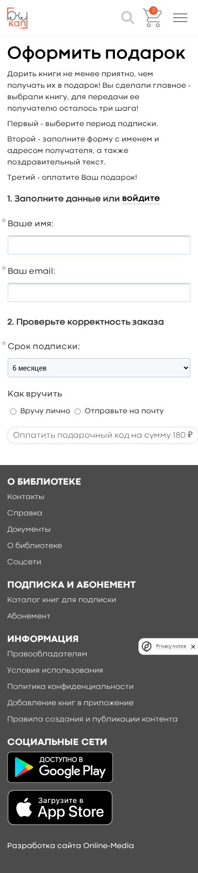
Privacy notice (171, 646)
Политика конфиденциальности (70, 687)
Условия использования (55, 670)
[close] (193, 646)
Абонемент (28, 616)
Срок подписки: (44, 346)
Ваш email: (32, 271)
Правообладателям (47, 654)
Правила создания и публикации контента (92, 719)
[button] (180, 17)
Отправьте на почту (124, 411)
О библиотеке (34, 546)
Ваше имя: (31, 224)
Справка (24, 513)
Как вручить (35, 394)
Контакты (26, 497)
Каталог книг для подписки (61, 600)
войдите (141, 198)
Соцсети (24, 562)
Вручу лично (45, 411)
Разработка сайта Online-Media (70, 846)
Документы (29, 529)
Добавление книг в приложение (70, 703)
